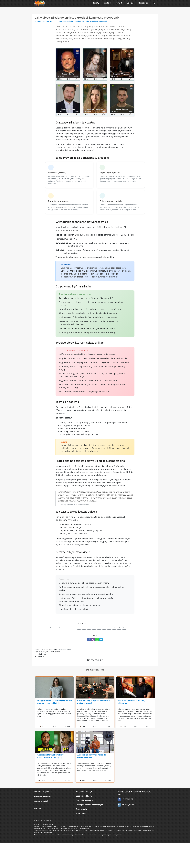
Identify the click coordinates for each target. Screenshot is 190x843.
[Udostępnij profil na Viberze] (93, 639)
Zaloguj (130, 3)
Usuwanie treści (41, 801)
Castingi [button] (107, 3)
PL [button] (154, 3)
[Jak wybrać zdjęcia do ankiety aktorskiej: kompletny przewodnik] (95, 82)
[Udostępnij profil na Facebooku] (89, 639)
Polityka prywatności (43, 796)
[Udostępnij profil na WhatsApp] (97, 639)
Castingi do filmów (84, 796)
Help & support (51, 21)
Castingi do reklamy (84, 800)
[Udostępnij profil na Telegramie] (101, 639)
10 (124, 627)
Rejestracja (143, 3)
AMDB (119, 3)
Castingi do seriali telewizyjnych (89, 805)
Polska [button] (37, 808)
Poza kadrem (40, 21)
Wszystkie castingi (84, 791)
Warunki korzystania (42, 791)
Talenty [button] (96, 3)
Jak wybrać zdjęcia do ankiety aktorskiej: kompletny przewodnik (83, 21)
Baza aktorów (82, 809)
